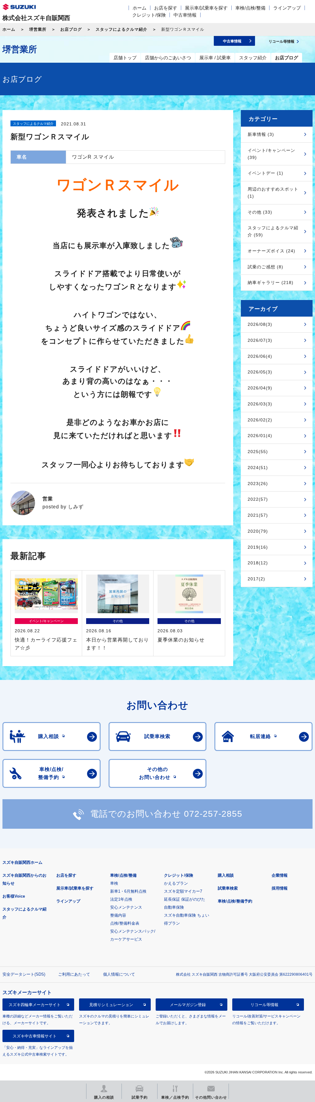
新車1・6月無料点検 (128, 891)
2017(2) (256, 578)
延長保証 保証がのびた (184, 899)
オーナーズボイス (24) (271, 250)
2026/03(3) (260, 403)
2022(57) (258, 499)
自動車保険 (174, 907)
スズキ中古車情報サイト (35, 1036)
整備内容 (118, 915)
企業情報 (280, 875)
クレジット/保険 (149, 15)
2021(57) (258, 515)
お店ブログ (71, 29)
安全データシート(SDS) (23, 974)
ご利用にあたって (74, 974)
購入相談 (226, 875)
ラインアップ (287, 8)
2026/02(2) (260, 419)
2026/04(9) (260, 387)
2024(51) (258, 467)
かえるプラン (176, 883)
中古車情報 (185, 15)
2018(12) (258, 562)
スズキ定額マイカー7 (183, 891)
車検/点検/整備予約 (235, 901)
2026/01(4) (260, 435)
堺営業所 (37, 29)
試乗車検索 (228, 888)
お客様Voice (13, 896)
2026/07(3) (260, 340)
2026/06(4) (260, 356)
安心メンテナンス (126, 907)
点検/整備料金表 (124, 923)
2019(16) (258, 547)
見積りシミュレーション (111, 1004)
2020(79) (258, 531)
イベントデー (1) (265, 173)
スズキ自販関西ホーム (22, 862)
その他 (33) (260, 212)
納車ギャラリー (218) (270, 282)
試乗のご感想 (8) (265, 266)
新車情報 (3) (261, 134)
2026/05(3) (260, 371)
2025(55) (258, 451)
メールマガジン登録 (188, 1004)
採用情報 (280, 888)
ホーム (139, 8)
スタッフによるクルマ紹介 (121, 29)
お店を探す (165, 8)
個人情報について (119, 974)
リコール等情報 (264, 1004)
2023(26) (258, 483)
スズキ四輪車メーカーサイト (35, 1004)
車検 (114, 883)
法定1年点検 (121, 899)
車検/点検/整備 (250, 8)
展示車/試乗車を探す (206, 8)
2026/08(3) (260, 324)
